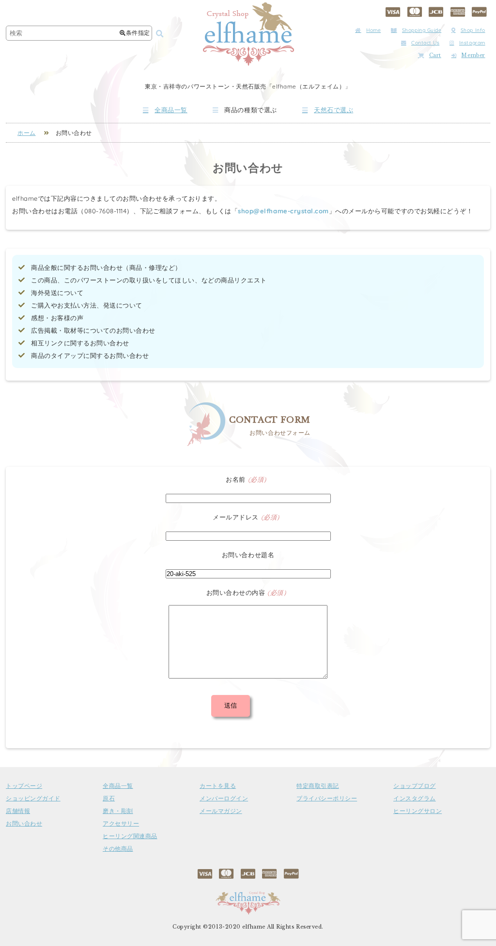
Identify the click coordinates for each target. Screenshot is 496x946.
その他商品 (118, 848)
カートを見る (218, 786)
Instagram (472, 43)
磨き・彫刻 (118, 811)
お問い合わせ (24, 823)
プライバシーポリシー (326, 798)
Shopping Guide (421, 30)
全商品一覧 (171, 110)
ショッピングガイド (33, 798)
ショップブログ (414, 786)
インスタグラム (414, 798)
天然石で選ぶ (333, 110)
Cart (435, 55)
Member (473, 55)
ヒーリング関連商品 (130, 836)
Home (373, 30)
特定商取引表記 (317, 786)
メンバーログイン (224, 798)
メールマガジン (221, 811)
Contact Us (425, 43)
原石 (109, 798)
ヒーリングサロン (417, 811)
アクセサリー (121, 823)
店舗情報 (18, 811)
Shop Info (473, 30)
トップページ (24, 786)
